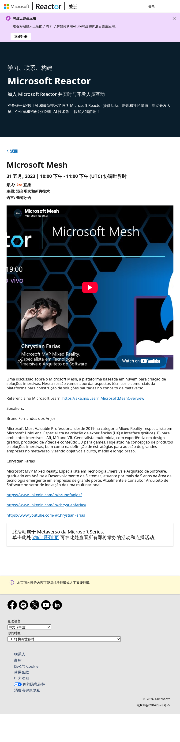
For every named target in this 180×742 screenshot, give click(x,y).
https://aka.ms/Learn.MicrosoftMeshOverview (103, 398)
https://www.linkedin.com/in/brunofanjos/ (44, 494)
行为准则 (21, 678)
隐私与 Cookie (26, 666)
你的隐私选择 (34, 684)
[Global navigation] (164, 6)
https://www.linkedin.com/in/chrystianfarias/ (46, 504)
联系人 (19, 654)
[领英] (58, 605)
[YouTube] (46, 605)
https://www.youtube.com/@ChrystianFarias (46, 515)
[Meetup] (24, 605)
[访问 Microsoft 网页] (17, 6)
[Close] (174, 18)
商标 (18, 660)
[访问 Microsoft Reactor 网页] (48, 6)
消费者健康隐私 (27, 690)
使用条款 (21, 672)
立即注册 (20, 36)
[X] (35, 605)
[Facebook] (13, 605)
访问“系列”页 (45, 537)
